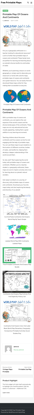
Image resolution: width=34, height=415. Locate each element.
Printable (5, 10)
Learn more (6, 392)
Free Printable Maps (11, 2)
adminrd (6, 20)
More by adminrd (19, 350)
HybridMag (21, 412)
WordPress (12, 412)
